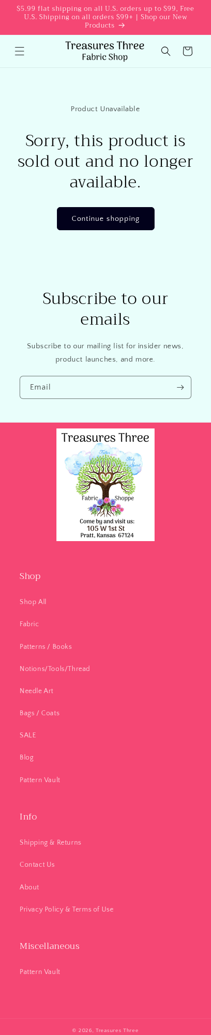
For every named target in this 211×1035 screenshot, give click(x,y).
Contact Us (37, 865)
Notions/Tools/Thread (55, 669)
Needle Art (36, 691)
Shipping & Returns (50, 843)
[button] (19, 51)
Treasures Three (117, 1031)
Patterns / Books (46, 647)
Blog (26, 757)
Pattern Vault (40, 780)
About (29, 887)
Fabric (29, 624)
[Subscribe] (180, 387)
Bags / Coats (39, 713)
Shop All (33, 602)
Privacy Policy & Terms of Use (66, 909)
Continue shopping (106, 218)
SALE (28, 735)
